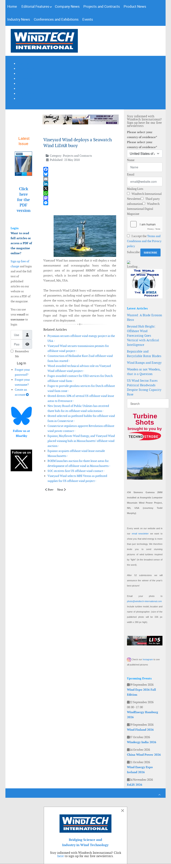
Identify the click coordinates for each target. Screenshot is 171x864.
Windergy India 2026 (141, 742)
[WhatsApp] (79, 193)
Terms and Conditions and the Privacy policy (144, 241)
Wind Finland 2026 (140, 729)
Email (130, 174)
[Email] (79, 178)
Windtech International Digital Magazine (143, 209)
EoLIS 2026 (134, 784)
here (60, 856)
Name (131, 160)
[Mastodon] (79, 198)
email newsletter (140, 533)
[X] (79, 188)
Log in (21, 363)
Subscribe (133, 252)
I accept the (144, 241)
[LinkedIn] (79, 183)
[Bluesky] (79, 174)
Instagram (148, 659)
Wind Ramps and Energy (144, 363)
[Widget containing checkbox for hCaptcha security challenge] (144, 224)
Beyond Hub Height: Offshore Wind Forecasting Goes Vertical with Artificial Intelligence (143, 335)
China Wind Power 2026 (144, 754)
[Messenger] (79, 202)
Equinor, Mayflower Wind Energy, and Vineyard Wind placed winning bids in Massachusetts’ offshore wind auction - (81, 441)
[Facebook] (79, 169)
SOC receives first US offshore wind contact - (76, 471)
